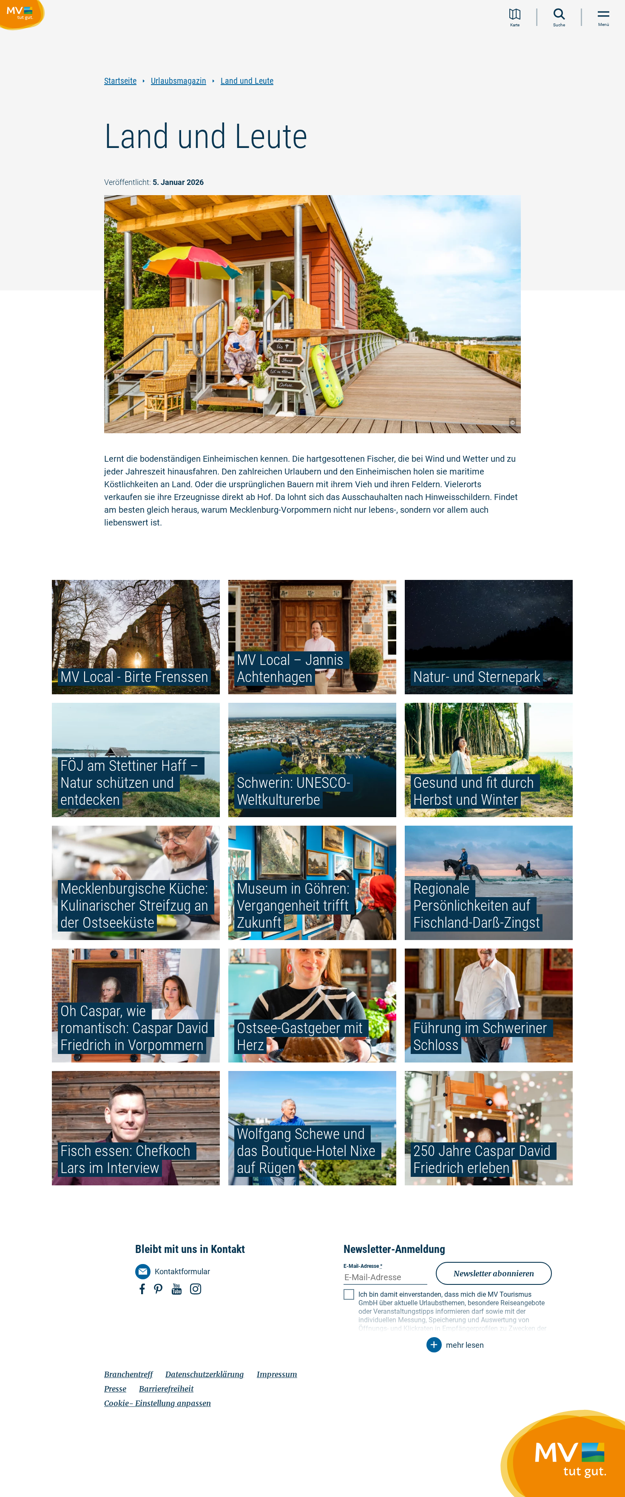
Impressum (277, 1374)
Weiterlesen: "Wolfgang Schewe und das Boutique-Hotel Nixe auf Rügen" (312, 1128)
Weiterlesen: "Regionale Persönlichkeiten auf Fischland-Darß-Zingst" (489, 883)
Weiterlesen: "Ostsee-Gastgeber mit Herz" (312, 1006)
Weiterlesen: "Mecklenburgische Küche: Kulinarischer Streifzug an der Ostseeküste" (136, 883)
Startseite (120, 81)
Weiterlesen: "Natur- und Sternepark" (489, 637)
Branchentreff (128, 1374)
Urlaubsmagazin (178, 81)
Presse (115, 1389)
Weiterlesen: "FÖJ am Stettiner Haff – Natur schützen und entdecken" (136, 760)
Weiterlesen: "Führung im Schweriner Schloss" (489, 1006)
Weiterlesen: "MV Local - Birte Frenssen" (136, 637)
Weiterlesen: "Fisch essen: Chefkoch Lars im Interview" (136, 1128)
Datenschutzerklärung (204, 1374)
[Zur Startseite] (24, 16)
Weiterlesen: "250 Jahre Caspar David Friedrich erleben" (489, 1128)
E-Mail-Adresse (363, 1266)
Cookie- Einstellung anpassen (157, 1403)
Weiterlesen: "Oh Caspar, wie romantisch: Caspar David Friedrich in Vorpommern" (136, 1006)
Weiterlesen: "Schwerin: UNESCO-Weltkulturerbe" (312, 760)
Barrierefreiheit (166, 1389)
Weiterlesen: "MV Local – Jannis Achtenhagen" (312, 637)
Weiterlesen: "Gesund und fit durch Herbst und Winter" (489, 760)
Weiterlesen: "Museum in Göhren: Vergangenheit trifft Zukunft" (312, 883)
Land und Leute (247, 81)
